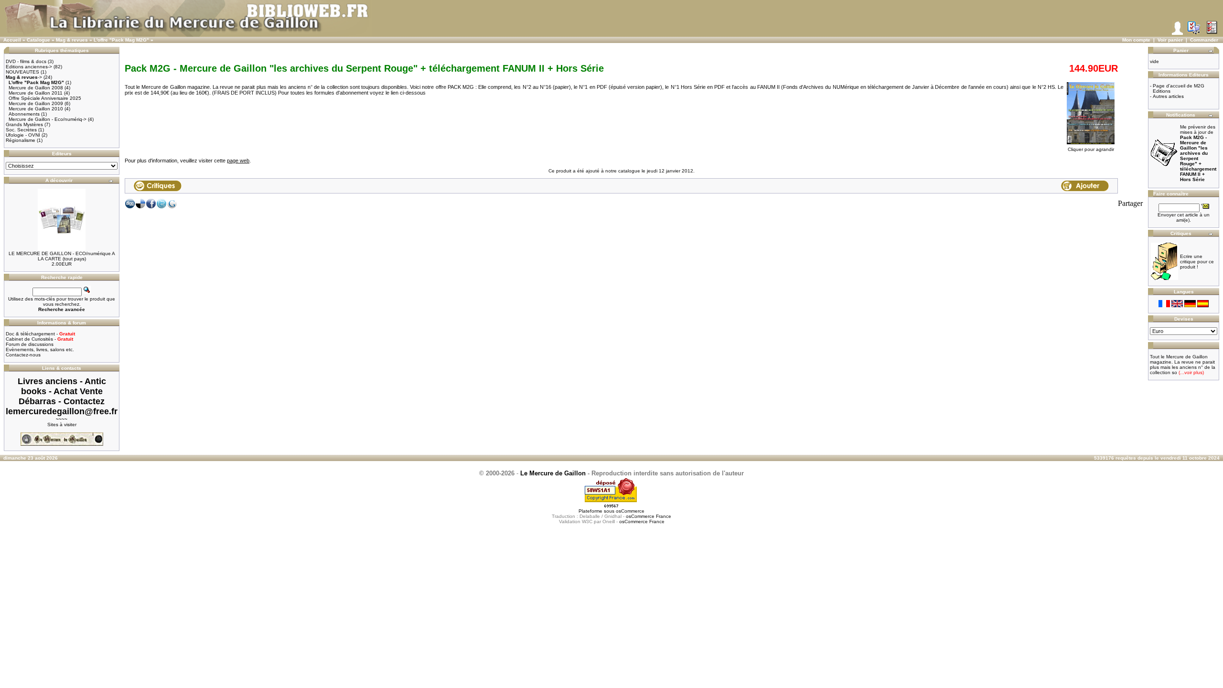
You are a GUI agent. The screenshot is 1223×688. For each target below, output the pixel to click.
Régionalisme (20, 140)
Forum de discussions (30, 344)
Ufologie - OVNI (23, 135)
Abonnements (24, 114)
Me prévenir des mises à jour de (1198, 153)
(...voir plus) (1190, 372)
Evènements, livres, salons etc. (40, 349)
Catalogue (38, 40)
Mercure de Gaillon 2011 (36, 93)
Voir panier (1170, 40)
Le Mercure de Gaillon (553, 473)
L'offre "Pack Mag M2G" (121, 40)
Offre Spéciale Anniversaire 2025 (45, 98)
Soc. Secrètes (21, 129)
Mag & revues (72, 40)
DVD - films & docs (26, 61)
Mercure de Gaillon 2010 (36, 108)
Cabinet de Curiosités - (39, 339)
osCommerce (630, 511)
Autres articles (1168, 96)
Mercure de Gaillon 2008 (36, 87)
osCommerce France (648, 516)
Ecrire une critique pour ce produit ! (1197, 261)
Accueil (12, 40)
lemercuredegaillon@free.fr (62, 411)
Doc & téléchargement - (40, 333)
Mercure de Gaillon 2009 (36, 103)
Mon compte (1136, 40)
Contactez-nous (23, 354)
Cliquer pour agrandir (1091, 149)
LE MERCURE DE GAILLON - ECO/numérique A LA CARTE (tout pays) (62, 256)
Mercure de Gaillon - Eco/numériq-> (47, 119)
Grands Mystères (24, 124)
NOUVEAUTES (22, 72)
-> (24, 77)
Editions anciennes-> (29, 66)
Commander (1204, 40)
